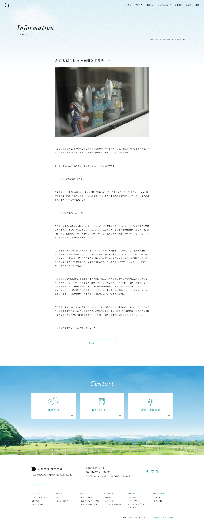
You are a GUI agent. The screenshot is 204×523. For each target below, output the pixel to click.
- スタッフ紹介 (109, 501)
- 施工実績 (59, 497)
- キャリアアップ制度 (136, 504)
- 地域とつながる (86, 497)
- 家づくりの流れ (37, 504)
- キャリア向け (133, 501)
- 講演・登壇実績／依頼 (88, 504)
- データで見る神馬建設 (113, 504)
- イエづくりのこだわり (40, 497)
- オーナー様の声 (61, 501)
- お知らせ (156, 497)
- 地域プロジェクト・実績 (89, 501)
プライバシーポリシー (142, 517)
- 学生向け (132, 497)
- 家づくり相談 (157, 501)
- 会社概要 (108, 497)
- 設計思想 (35, 501)
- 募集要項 (132, 507)
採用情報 (178, 5)
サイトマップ (127, 517)
